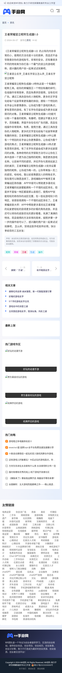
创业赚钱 (45, 593)
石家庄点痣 (19, 562)
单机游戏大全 (44, 600)
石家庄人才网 (29, 540)
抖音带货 (6, 527)
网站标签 (31, 668)
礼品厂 (40, 584)
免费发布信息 (15, 552)
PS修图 (40, 581)
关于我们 (22, 668)
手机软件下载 (8, 600)
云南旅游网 (21, 527)
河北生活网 (28, 537)
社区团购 (27, 518)
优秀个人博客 (18, 593)
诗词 (25, 524)
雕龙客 (17, 533)
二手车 (12, 514)
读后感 (19, 571)
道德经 (15, 615)
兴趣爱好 (49, 543)
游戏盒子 (45, 603)
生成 (28, 51)
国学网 (34, 530)
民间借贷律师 (15, 596)
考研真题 (45, 540)
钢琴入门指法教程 (17, 568)
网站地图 (41, 668)
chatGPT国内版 (16, 574)
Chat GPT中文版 (17, 555)
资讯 (12, 22)
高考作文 (27, 581)
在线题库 (22, 530)
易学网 (28, 521)
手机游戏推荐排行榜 (30, 587)
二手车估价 (19, 559)
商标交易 (40, 546)
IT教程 (12, 587)
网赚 (33, 603)
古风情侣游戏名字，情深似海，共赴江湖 (28, 311)
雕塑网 (37, 609)
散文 (46, 533)
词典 (33, 568)
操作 (40, 252)
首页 (4, 22)
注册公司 (50, 524)
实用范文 (33, 559)
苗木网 (26, 609)
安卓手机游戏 (47, 596)
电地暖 (37, 615)
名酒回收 (43, 562)
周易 (33, 511)
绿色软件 (31, 596)
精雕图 (40, 518)
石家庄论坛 (21, 603)
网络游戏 (35, 527)
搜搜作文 (33, 565)
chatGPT (6, 571)
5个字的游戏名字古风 (19, 301)
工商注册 (36, 524)
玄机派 (30, 571)
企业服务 (43, 571)
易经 (43, 511)
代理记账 (49, 527)
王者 (9, 51)
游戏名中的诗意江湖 (18, 306)
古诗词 (46, 559)
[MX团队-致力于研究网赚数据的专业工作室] (13, 12)
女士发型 (20, 565)
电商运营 (6, 511)
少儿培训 (13, 609)
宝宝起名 (31, 549)
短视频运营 (7, 530)
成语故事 (13, 524)
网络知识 (6, 546)
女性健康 (16, 590)
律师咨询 (45, 552)
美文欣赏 (47, 612)
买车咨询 (13, 584)
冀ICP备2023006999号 (43, 665)
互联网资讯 (42, 521)
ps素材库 (43, 590)
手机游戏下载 (26, 600)
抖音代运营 (14, 521)
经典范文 (34, 555)
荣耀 (14, 51)
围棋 (43, 568)
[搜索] (52, 10)
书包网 (15, 618)
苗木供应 (29, 590)
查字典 (15, 518)
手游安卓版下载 (32, 543)
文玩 (33, 577)
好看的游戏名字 (16, 296)
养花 (31, 562)
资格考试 (16, 606)
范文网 (44, 549)
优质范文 (48, 555)
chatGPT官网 (35, 574)
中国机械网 (32, 612)
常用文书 (13, 537)
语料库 (44, 577)
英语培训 (43, 606)
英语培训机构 (29, 618)
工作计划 (27, 584)
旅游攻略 (38, 514)
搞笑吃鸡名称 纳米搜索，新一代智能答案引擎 (30, 291)
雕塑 (27, 533)
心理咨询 (16, 543)
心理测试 (13, 540)
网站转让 (50, 615)
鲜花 (4, 618)
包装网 (32, 593)
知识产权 (47, 530)
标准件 (26, 615)
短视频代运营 (15, 549)
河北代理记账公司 (17, 577)
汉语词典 (18, 612)
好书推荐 (43, 537)
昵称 (23, 51)
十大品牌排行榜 (23, 546)
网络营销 (25, 514)
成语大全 (29, 606)
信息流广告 (21, 511)
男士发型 (13, 581)
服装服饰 (31, 552)
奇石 (36, 533)
